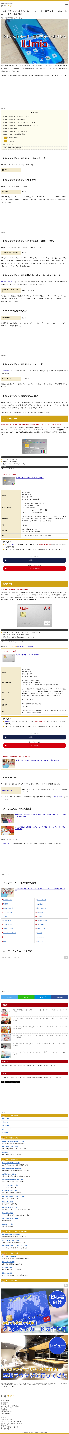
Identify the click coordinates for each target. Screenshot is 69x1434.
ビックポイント (6, 370)
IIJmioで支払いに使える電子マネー (14, 119)
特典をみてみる (34, 560)
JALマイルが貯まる (42, 928)
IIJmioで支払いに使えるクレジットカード (16, 116)
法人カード (5, 1132)
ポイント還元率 (41, 900)
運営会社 (4, 1404)
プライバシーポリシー (8, 1408)
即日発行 (5, 904)
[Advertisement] (34, 94)
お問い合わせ (5, 1413)
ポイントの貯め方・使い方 (9, 1427)
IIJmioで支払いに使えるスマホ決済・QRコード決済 (19, 122)
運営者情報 (4, 1402)
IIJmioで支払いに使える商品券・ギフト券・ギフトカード (20, 125)
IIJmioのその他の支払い (10, 128)
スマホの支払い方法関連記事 (12, 148)
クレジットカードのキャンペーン (11, 1423)
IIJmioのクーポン (8, 145)
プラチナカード (41, 924)
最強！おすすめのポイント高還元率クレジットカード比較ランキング (38, 760)
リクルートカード (11, 137)
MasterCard (40, 937)
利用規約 (4, 1410)
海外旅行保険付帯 (8, 908)
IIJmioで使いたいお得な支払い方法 (14, 134)
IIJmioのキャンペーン (8, 790)
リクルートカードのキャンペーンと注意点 (29, 478)
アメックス (40, 941)
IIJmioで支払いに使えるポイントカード (15, 131)
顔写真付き (40, 912)
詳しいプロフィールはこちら (9, 1386)
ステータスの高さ (42, 920)
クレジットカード (6, 1419)
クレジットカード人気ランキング (11, 1421)
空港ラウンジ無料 (42, 908)
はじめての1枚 (7, 900)
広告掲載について (6, 1411)
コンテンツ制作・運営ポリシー (11, 1406)
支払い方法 (4, 1425)
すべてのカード (6, 1118)
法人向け (39, 933)
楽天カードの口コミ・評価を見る (25, 646)
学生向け (5, 916)
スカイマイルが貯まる (9, 933)
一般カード (5, 1122)
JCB (4, 941)
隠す (36, 112)
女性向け (39, 916)
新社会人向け (7, 920)
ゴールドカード (7, 924)
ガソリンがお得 (7, 912)
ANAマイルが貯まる (9, 928)
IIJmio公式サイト (58, 797)
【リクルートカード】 (34, 568)
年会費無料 (40, 904)
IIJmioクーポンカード (8, 281)
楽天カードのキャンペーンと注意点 (27, 655)
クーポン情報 (5, 1429)
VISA (4, 937)
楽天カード (9, 141)
